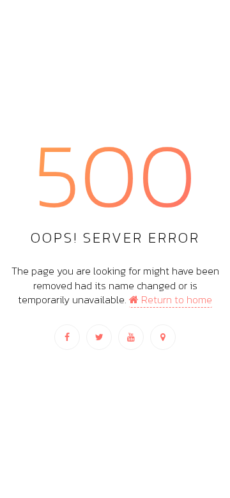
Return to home (175, 299)
